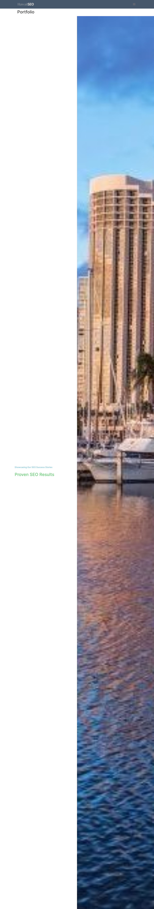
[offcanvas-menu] (134, 4)
